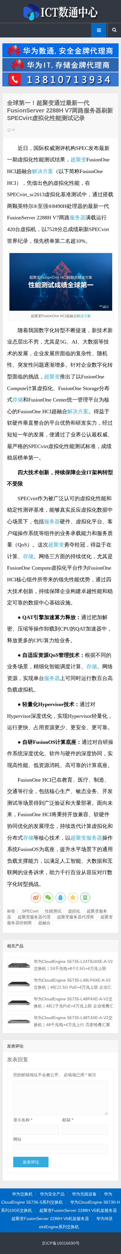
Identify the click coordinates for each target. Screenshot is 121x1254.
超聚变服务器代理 (34, 917)
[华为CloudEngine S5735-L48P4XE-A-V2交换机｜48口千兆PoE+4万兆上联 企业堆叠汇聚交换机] (19, 1002)
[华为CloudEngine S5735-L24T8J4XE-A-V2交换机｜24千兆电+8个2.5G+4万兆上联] (19, 965)
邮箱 (67, 1120)
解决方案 (42, 171)
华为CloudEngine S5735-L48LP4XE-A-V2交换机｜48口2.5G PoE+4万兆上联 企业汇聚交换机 (73, 987)
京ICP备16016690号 (61, 1243)
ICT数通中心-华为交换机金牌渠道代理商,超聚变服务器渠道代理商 (60, 11)
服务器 (77, 218)
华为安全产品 (52, 1194)
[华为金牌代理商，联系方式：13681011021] (60, 85)
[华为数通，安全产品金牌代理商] (60, 56)
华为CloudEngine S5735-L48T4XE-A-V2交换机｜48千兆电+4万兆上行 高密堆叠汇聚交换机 (73, 1024)
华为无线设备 (84, 1194)
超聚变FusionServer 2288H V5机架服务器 (78, 1210)
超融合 (44, 922)
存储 (17, 400)
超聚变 (78, 160)
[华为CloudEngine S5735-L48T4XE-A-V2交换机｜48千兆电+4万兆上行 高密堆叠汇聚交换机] (19, 1021)
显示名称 (22, 1120)
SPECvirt (30, 911)
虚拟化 (74, 911)
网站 (17, 1139)
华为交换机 (22, 1194)
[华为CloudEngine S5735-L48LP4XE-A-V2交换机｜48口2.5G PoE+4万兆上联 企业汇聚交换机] (19, 984)
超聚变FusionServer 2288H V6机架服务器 (50, 1218)
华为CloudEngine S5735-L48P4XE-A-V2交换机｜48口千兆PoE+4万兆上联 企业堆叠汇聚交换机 (74, 1006)
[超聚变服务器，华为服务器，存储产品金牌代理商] (60, 70)
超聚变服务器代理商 (75, 917)
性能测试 (53, 911)
